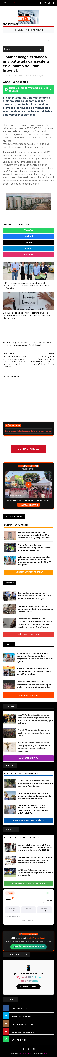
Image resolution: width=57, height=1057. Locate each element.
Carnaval (19, 75)
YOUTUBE (16, 1032)
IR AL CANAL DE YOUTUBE (28, 505)
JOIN (26, 1040)
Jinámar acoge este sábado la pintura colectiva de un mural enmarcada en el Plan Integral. (27, 344)
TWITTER (16, 1016)
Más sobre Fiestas (28, 695)
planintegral (38, 75)
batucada (10, 75)
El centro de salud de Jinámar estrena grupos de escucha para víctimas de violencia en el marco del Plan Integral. (27, 315)
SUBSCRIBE (28, 1032)
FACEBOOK (17, 1009)
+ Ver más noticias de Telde (28, 572)
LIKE (26, 1009)
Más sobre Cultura (28, 758)
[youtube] (49, 3)
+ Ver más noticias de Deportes (28, 883)
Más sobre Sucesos (28, 634)
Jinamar (27, 75)
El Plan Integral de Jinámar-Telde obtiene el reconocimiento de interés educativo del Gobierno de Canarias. (27, 286)
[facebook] (40, 3)
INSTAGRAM (17, 1024)
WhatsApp (28, 230)
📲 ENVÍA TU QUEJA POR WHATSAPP (28, 946)
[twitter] (45, 3)
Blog (46, 1053)
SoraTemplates (25, 1053)
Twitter (28, 242)
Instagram (28, 254)
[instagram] (53, 3)
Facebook (28, 236)
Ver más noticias (28, 449)
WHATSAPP (17, 1040)
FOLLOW (27, 1016)
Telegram (28, 248)
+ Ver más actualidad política (28, 820)
